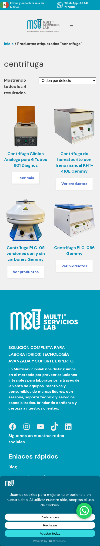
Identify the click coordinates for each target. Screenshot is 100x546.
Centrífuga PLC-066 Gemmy (74, 250)
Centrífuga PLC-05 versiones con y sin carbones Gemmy (26, 253)
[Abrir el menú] (71, 25)
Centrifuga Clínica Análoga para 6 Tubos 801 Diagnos (25, 159)
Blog (12, 467)
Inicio (9, 43)
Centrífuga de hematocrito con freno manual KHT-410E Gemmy (74, 162)
